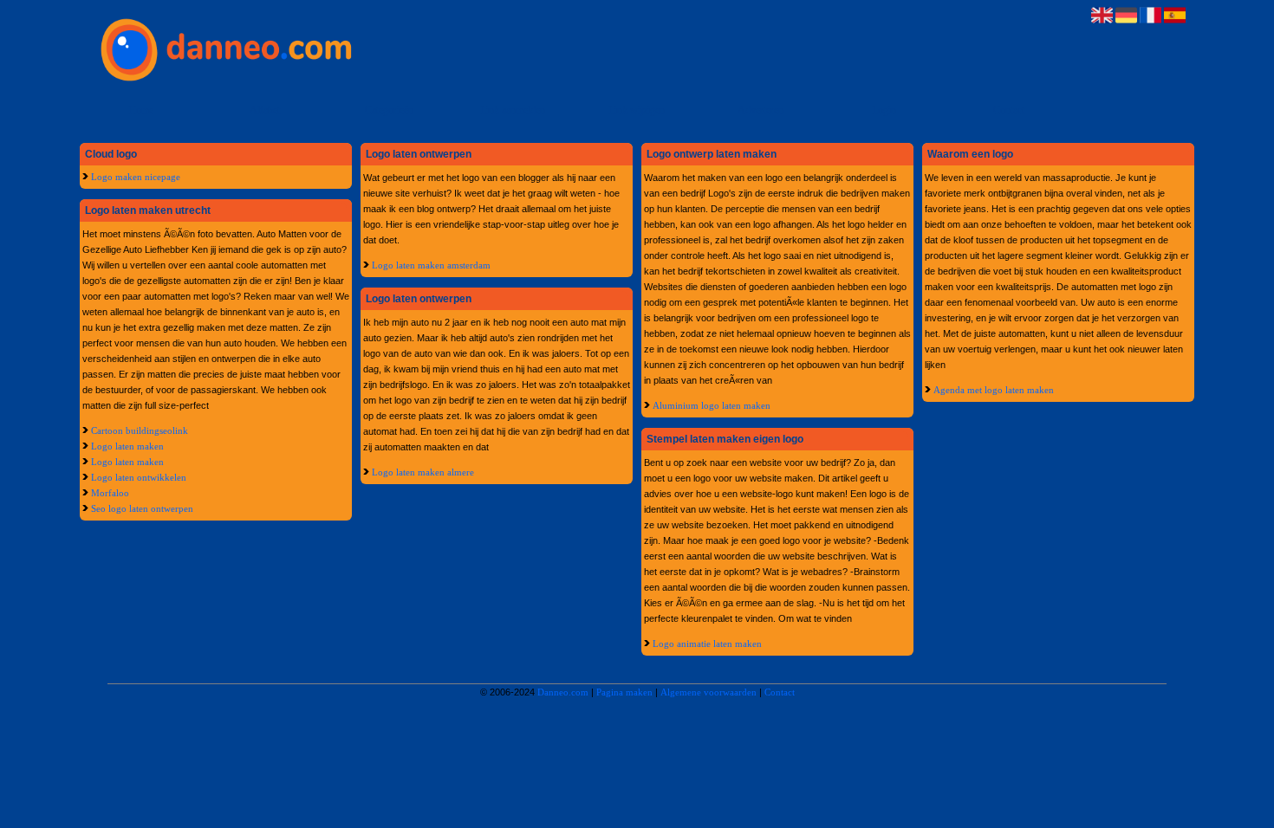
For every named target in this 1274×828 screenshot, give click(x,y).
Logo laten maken (127, 446)
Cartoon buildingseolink (139, 430)
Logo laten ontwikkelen (138, 477)
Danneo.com (562, 692)
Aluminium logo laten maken (711, 405)
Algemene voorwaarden (708, 692)
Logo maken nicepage (135, 176)
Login (884, 110)
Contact (1008, 110)
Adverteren (760, 110)
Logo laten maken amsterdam (431, 265)
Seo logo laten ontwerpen (142, 508)
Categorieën (389, 110)
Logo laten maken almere (423, 472)
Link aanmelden (512, 110)
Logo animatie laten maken (707, 643)
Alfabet (265, 110)
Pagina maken (624, 692)
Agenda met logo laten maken (993, 390)
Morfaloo (110, 493)
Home (140, 110)
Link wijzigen (636, 110)
